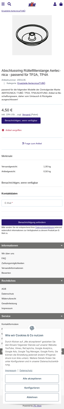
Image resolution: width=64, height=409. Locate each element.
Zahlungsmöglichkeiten (13, 263)
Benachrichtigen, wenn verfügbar (21, 120)
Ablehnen (32, 397)
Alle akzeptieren (32, 378)
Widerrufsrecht (9, 298)
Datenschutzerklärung (44, 227)
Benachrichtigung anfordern (32, 222)
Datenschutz (8, 293)
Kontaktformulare (10, 324)
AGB (4, 289)
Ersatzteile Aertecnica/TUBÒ (31, 83)
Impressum (7, 308)
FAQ (4, 258)
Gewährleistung (9, 303)
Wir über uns (8, 253)
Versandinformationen (12, 268)
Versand (26, 114)
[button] (54, 4)
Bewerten (6, 273)
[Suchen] (9, 4)
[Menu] (3, 4)
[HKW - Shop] (32, 4)
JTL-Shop (37, 406)
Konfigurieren (32, 387)
